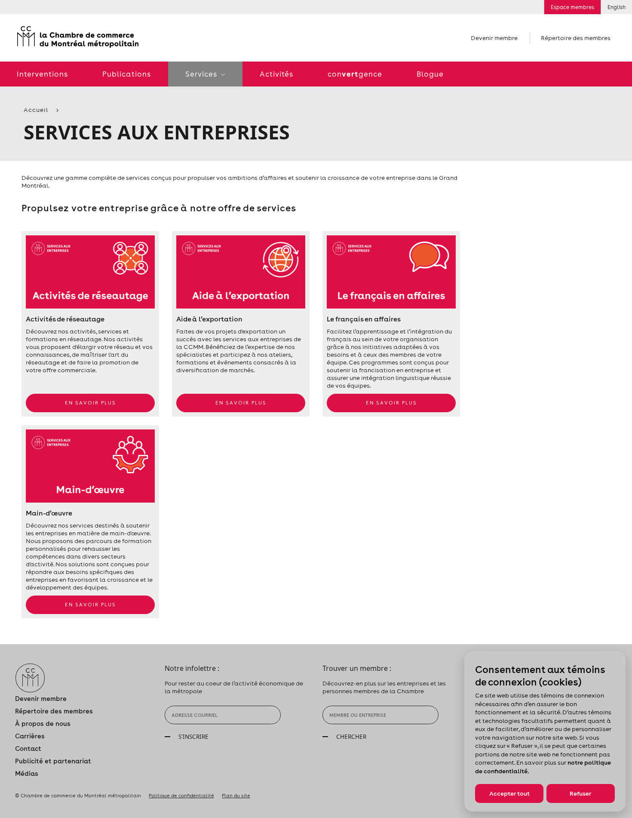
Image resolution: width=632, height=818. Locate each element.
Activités (276, 74)
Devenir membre (494, 38)
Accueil (36, 110)
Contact (28, 748)
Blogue (430, 74)
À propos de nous (43, 723)
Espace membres (572, 7)
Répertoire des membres (576, 38)
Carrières (30, 736)
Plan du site (236, 796)
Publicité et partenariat (53, 761)
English (616, 7)
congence (355, 74)
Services (202, 74)
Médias (26, 773)
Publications (126, 74)
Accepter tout (509, 793)
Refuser (580, 793)
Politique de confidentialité (181, 796)
